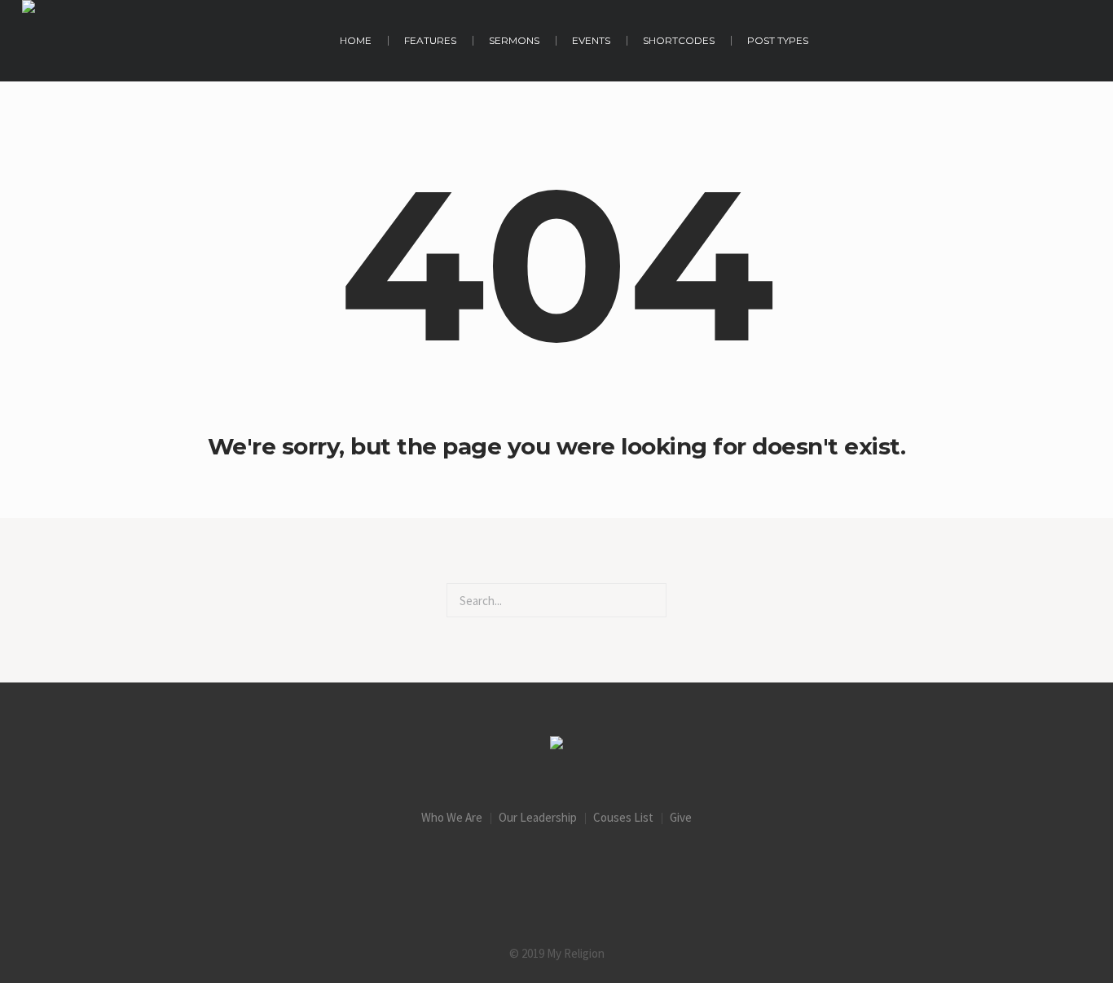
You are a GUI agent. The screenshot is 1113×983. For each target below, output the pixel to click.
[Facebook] (489, 867)
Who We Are (451, 817)
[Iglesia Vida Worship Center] (556, 744)
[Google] (556, 867)
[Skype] (692, 867)
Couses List (623, 817)
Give (681, 817)
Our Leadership (538, 817)
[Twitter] (624, 867)
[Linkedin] (421, 867)
